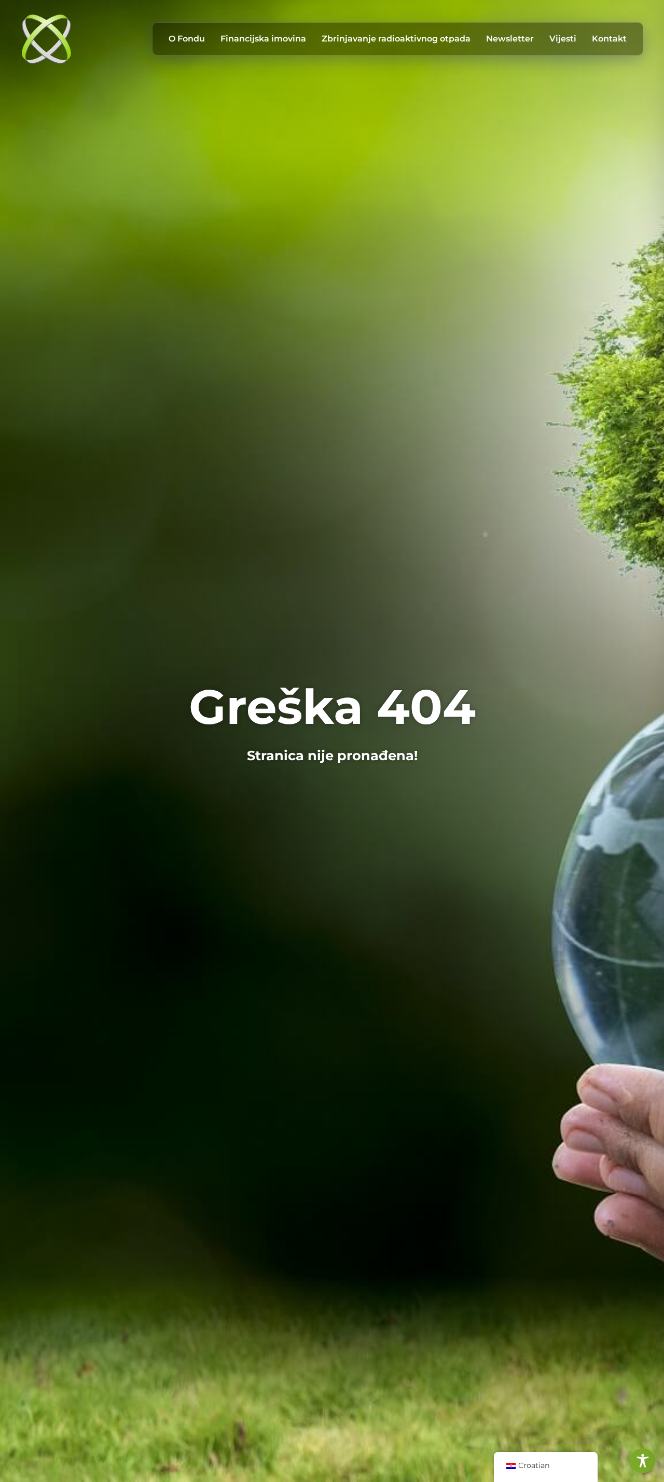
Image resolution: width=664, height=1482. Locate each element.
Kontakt (609, 39)
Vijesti (562, 39)
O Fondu (187, 39)
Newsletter (510, 39)
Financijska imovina (263, 39)
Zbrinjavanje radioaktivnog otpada (396, 39)
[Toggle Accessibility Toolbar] (642, 1460)
